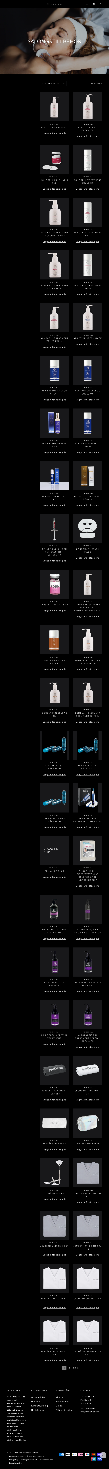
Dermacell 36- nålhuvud (54, 767)
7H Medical (18, 1453)
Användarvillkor (46, 1460)
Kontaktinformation (17, 1456)
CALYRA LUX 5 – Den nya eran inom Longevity (54, 552)
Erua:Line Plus (54, 871)
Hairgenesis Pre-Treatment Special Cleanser (87, 1038)
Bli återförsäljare (64, 1410)
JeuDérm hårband (54, 1143)
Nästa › (76, 1368)
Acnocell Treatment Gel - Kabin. (54, 287)
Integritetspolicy (15, 1463)
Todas (36, 1453)
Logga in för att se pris (54, 133)
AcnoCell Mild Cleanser (87, 128)
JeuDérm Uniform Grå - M (54, 1247)
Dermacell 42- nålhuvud (87, 767)
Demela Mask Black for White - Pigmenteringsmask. (87, 607)
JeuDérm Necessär (88, 1143)
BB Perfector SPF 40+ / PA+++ (88, 497)
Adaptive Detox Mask (88, 338)
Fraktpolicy (13, 1460)
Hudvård (35, 1401)
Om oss (60, 1405)
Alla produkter (38, 1397)
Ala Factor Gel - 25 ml (54, 497)
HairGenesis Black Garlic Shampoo (54, 931)
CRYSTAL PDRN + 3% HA (54, 604)
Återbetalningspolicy (35, 1456)
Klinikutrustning (39, 1405)
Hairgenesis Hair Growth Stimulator (87, 931)
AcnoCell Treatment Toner (88, 287)
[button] (87, 4)
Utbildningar (37, 1410)
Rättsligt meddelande (29, 1460)
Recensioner (62, 1401)
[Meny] (8, 4)
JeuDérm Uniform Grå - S (88, 1247)
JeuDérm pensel (54, 1193)
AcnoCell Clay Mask (54, 127)
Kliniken (60, 1397)
